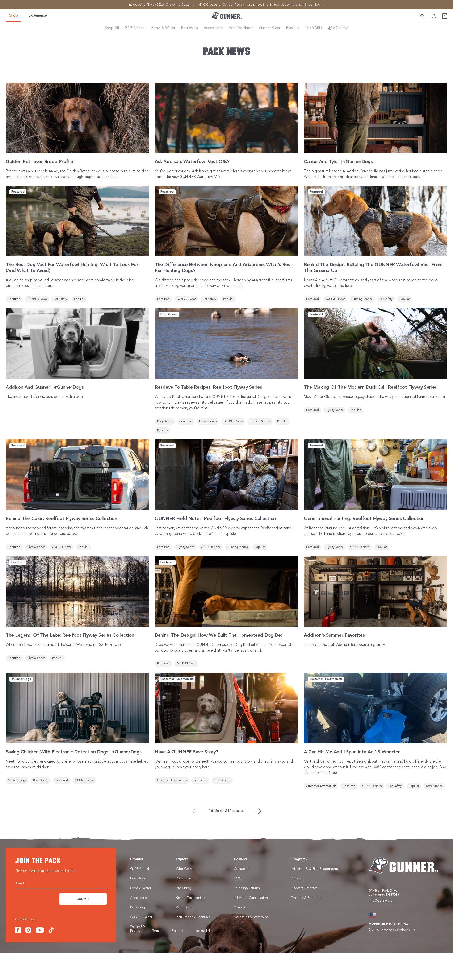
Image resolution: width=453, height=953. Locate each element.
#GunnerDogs (17, 780)
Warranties (184, 907)
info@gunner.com (382, 900)
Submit (83, 899)
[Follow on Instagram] (28, 930)
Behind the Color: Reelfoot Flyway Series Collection (61, 518)
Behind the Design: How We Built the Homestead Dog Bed (219, 635)
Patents (177, 930)
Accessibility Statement (251, 917)
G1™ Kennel (135, 28)
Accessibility (204, 930)
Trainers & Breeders (306, 897)
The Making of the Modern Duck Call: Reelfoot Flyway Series (370, 387)
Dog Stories (164, 421)
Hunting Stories (362, 299)
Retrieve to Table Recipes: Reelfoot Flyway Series (208, 387)
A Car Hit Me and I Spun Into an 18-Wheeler (352, 752)
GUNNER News (37, 299)
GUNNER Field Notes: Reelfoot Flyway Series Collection (215, 518)
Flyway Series (208, 421)
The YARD (313, 28)
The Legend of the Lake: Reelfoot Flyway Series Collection (70, 635)
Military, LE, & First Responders (314, 868)
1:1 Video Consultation (251, 897)
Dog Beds (138, 878)
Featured (14, 299)
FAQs (238, 878)
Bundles (292, 28)
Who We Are (185, 868)
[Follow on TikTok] (51, 930)
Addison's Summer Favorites (334, 635)
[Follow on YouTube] (40, 930)
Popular (79, 299)
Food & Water (163, 28)
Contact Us (242, 868)
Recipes (162, 430)
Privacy (135, 930)
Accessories (213, 28)
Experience (37, 15)
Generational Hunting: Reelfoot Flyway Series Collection (364, 518)
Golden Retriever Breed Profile (39, 162)
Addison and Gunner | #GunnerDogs (45, 387)
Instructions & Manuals (193, 917)
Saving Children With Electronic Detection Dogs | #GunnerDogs (74, 752)
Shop (13, 15)
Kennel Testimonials (190, 897)
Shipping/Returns (247, 888)
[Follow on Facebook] (18, 930)
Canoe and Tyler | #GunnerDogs (338, 162)
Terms (156, 930)
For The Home (241, 28)
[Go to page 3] (257, 811)
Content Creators (304, 888)
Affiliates (297, 878)
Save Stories (222, 780)
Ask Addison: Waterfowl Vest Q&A (192, 162)
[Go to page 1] (195, 811)
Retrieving (189, 28)
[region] (226, 4)
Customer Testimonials (172, 780)
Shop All (112, 28)
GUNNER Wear (141, 917)
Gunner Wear (269, 28)
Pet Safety (60, 299)
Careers (240, 907)
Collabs (341, 28)
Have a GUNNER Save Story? (186, 752)
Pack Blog (183, 888)
